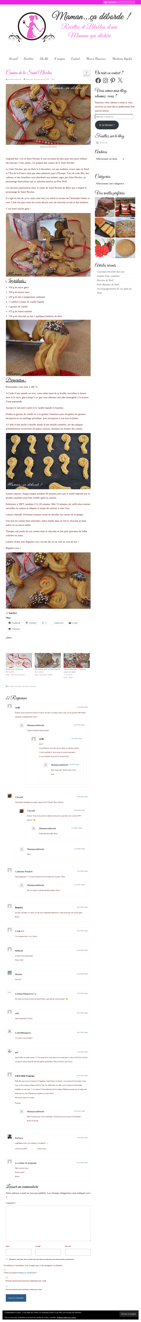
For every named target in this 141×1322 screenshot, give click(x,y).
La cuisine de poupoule (25, 1163)
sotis (17, 1013)
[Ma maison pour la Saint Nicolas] (48, 660)
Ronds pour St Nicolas (14, 669)
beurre (8, 686)
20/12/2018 (80, 707)
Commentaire (11, 1203)
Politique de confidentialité (27, 1273)
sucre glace (33, 686)
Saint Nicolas (25, 686)
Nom (8, 1246)
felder (12, 686)
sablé (19, 686)
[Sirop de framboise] (105, 248)
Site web (68, 1246)
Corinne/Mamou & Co (25, 994)
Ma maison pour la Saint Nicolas (47, 669)
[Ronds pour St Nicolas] (19, 660)
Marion (18, 974)
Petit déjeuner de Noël (108, 284)
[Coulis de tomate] (125, 207)
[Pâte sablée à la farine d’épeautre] (125, 248)
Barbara (19, 1138)
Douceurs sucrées (39, 79)
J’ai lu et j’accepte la (20, 1273)
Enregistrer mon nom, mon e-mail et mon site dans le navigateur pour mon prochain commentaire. (41, 1259)
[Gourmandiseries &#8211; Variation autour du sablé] (77, 660)
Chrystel (19, 797)
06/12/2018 (80, 907)
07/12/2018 (80, 871)
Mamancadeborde (15, 79)
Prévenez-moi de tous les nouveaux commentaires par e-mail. (26, 1281)
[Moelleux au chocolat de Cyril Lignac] (105, 207)
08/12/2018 (80, 796)
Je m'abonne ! (107, 124)
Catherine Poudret (23, 871)
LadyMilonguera (23, 1033)
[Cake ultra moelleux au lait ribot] (105, 228)
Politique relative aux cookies (66, 1317)
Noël (47, 79)
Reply (86, 707)
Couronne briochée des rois (110, 271)
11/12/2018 (74, 828)
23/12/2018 (71, 764)
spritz (27, 198)
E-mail (38, 1246)
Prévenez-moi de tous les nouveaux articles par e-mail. (24, 1289)
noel (16, 686)
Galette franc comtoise (108, 276)
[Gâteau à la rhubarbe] (125, 228)
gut (16, 1052)
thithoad (19, 951)
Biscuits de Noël (105, 280)
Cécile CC (20, 931)
